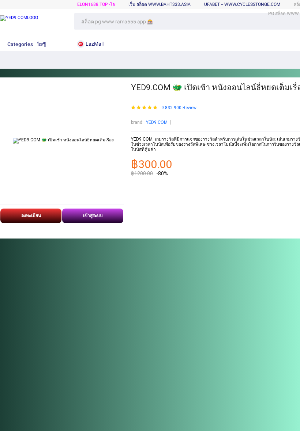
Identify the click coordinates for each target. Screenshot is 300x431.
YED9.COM (157, 122)
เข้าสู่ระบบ (93, 215)
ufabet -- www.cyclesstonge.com (242, 4)
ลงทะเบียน (31, 215)
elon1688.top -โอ (96, 4)
